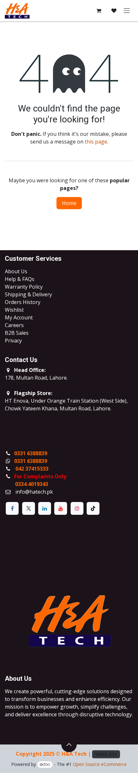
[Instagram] (77, 508)
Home (69, 203)
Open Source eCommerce (100, 764)
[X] (28, 508)
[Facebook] (12, 508)
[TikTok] (93, 508)
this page (96, 141)
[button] (69, 744)
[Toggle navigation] (126, 10)
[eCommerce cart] (98, 10)
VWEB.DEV (106, 754)
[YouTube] (60, 508)
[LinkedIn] (44, 508)
